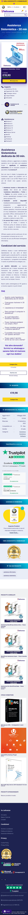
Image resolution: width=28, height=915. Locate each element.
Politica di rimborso (6, 831)
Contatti (3, 819)
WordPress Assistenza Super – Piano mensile (14, 656)
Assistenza (22, 432)
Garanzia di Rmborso (7, 833)
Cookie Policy (5, 843)
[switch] (24, 7)
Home (3, 32)
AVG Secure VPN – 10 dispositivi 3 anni (12, 725)
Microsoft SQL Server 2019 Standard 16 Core (14, 784)
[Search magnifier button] (25, 15)
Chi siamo (4, 815)
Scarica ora (13, 373)
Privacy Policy (5, 845)
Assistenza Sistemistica (10, 575)
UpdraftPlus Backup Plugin (9, 755)
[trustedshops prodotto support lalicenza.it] (14, 112)
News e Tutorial (5, 817)
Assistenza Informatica (10, 572)
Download (8, 32)
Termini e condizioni (7, 829)
